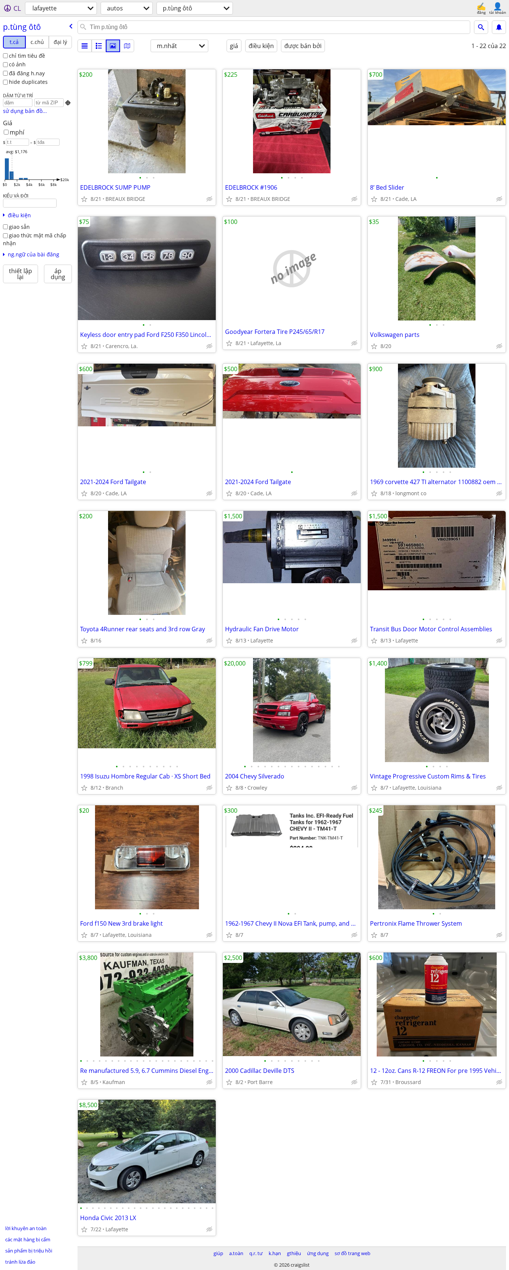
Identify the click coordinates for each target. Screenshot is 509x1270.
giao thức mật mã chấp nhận (34, 239)
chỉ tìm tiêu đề (27, 55)
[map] (127, 46)
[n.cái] (99, 46)
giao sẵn (19, 226)
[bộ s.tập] (113, 46)
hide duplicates (28, 81)
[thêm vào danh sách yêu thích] (84, 199)
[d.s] (85, 46)
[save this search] (499, 27)
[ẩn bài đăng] (209, 199)
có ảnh (17, 64)
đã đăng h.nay (27, 73)
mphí (17, 132)
